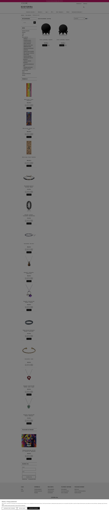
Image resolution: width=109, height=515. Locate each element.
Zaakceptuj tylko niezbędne (9, 508)
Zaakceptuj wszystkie (33, 508)
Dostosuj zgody (22, 508)
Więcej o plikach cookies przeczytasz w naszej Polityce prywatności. (13, 505)
